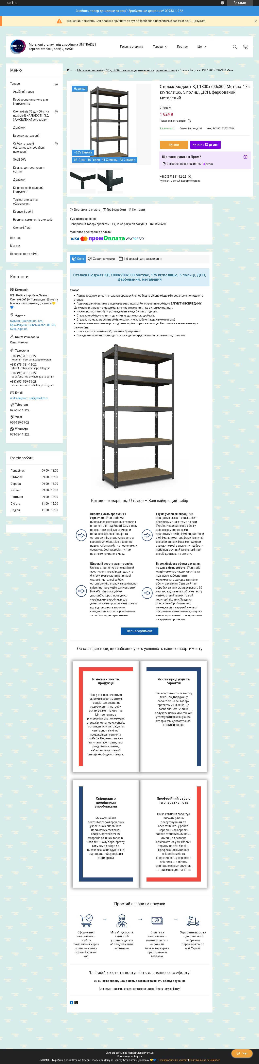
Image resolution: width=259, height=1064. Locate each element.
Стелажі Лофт (22, 227)
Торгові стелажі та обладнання (25, 201)
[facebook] (71, 1003)
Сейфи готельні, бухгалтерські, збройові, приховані (29, 147)
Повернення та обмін (24, 253)
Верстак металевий (26, 135)
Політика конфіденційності (204, 1060)
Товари (158, 46)
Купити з (198, 144)
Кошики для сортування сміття (29, 169)
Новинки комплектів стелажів (33, 219)
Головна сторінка (131, 46)
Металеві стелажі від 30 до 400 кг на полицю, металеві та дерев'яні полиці (127, 70)
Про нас (182, 46)
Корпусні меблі (23, 211)
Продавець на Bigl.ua (129, 1056)
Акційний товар (23, 91)
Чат (245, 1053)
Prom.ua (149, 1052)
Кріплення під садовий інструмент (28, 189)
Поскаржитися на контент (173, 1060)
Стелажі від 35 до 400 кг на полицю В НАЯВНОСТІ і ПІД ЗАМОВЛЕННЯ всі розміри (31, 115)
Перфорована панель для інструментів (30, 101)
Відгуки (15, 245)
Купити (174, 144)
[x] (76, 1003)
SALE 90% (19, 159)
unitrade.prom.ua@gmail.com (29, 398)
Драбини (19, 127)
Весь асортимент (139, 631)
